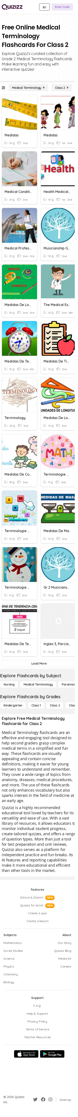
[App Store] (26, 1054)
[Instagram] (50, 1099)
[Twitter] (35, 1099)
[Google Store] (52, 1054)
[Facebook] (43, 1099)
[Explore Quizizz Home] (12, 7)
